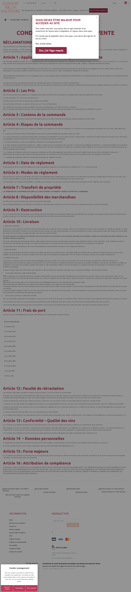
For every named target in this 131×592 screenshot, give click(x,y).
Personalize (19, 588)
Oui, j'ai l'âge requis (51, 50)
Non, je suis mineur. (44, 43)
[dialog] (65, 37)
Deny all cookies (7, 588)
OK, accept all (31, 588)
